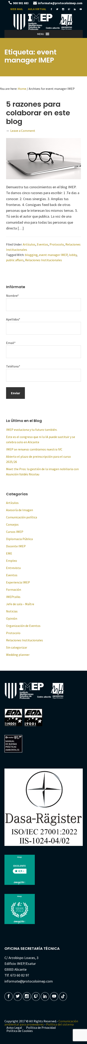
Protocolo (57, 244)
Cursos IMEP (14, 532)
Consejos (12, 524)
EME (9, 553)
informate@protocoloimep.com (60, 3)
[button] (40, 34)
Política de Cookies (19, 1031)
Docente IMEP (16, 546)
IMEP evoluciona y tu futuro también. (31, 430)
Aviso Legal (14, 1028)
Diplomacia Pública (19, 539)
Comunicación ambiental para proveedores (41, 1022)
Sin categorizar (16, 647)
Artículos (29, 244)
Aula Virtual (37, 9)
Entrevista (13, 568)
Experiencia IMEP (18, 582)
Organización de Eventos (23, 626)
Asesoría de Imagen (19, 510)
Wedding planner (18, 655)
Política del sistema (60, 1024)
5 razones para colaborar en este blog (38, 113)
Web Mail (16, 9)
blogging (31, 255)
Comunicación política (21, 517)
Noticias (12, 611)
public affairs (15, 260)
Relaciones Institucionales (43, 260)
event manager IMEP (53, 255)
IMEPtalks (13, 597)
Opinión (11, 618)
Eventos (42, 244)
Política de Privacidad (41, 1028)
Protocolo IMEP (43, 22)
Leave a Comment (22, 131)
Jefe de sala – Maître (20, 604)
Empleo (11, 561)
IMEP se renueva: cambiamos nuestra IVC (34, 449)
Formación (13, 590)
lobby (73, 255)
